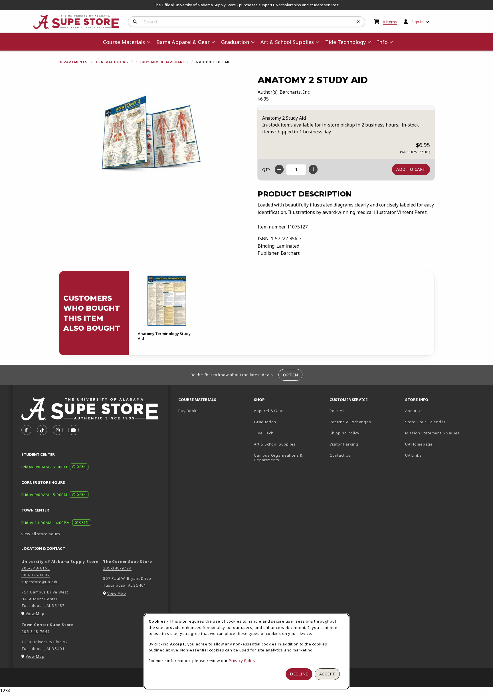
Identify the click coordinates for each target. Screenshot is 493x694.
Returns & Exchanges (350, 421)
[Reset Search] (358, 22)
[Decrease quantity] (279, 169)
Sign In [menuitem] (417, 21)
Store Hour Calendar (440, 421)
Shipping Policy (344, 433)
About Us (414, 410)
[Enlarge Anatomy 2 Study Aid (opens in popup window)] (151, 138)
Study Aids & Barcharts (162, 62)
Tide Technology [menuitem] (345, 42)
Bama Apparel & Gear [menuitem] (183, 42)
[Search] (135, 22)
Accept (327, 674)
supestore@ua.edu (40, 581)
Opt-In (290, 375)
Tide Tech (263, 433)
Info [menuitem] (382, 42)
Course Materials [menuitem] (124, 42)
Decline (299, 674)
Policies (337, 410)
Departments (73, 62)
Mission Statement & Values (432, 433)
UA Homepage (439, 444)
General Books (112, 62)
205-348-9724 (117, 568)
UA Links (413, 455)
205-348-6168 (35, 568)
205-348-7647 (35, 631)
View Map (35, 613)
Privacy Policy (242, 660)
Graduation (265, 421)
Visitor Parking (344, 444)
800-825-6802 (35, 574)
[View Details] (167, 301)
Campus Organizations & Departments (286, 458)
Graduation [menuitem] (235, 42)
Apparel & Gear (269, 410)
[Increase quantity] (313, 169)
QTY (266, 169)
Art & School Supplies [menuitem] (287, 42)
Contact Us (340, 455)
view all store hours (40, 533)
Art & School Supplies (275, 444)
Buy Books (188, 410)
